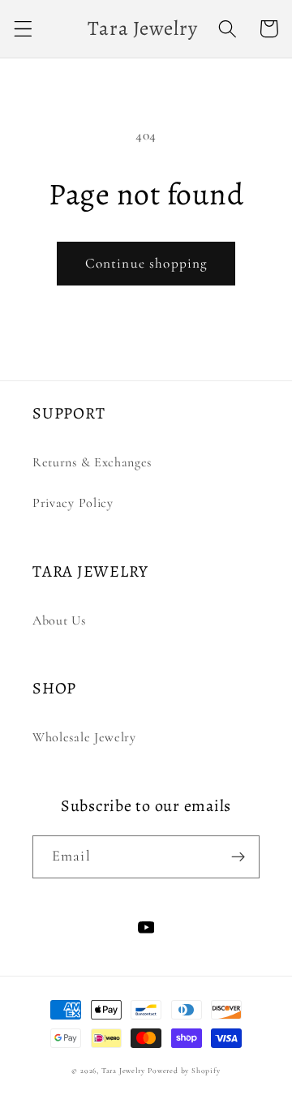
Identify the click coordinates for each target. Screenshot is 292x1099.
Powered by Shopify (184, 1070)
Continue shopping (146, 263)
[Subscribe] (238, 857)
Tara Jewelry (123, 1070)
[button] (23, 28)
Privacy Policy (73, 503)
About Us (59, 620)
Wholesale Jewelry (84, 737)
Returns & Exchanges (92, 462)
